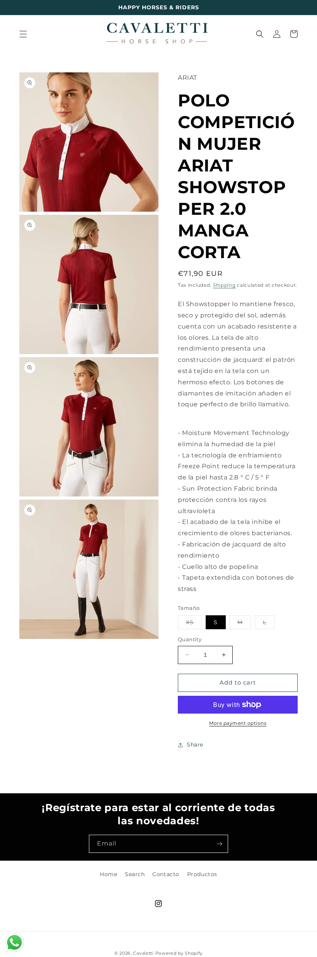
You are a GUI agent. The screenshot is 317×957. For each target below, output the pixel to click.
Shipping (224, 285)
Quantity (189, 639)
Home (108, 874)
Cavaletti (143, 953)
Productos (202, 874)
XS (194, 623)
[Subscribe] (219, 844)
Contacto (165, 874)
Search (135, 874)
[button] (23, 34)
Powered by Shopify (179, 953)
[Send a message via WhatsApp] (14, 942)
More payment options (237, 723)
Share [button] (195, 744)
